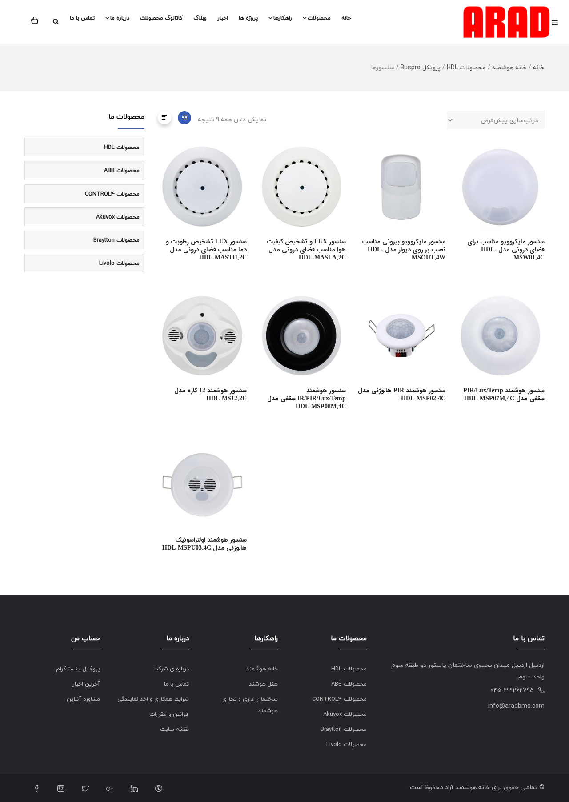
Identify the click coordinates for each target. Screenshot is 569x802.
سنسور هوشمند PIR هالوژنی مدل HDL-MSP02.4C (401, 394)
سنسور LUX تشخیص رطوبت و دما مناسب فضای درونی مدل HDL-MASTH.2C (206, 250)
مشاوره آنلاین (83, 699)
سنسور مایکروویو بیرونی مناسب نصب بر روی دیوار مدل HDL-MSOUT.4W (403, 250)
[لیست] (164, 117)
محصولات (319, 18)
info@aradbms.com (516, 705)
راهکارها (282, 18)
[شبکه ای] (184, 117)
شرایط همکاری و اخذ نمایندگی (153, 699)
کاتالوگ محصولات (161, 18)
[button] (36, 19)
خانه (346, 18)
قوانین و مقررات (169, 714)
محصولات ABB (122, 170)
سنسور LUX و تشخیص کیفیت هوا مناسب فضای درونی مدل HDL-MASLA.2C (306, 250)
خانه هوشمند (509, 67)
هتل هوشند (263, 684)
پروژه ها (248, 18)
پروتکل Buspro (421, 67)
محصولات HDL (466, 67)
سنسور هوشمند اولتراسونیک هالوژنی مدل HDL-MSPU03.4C (204, 544)
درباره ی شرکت (170, 669)
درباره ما (119, 18)
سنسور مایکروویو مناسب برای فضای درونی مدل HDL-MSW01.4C (506, 250)
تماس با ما (82, 18)
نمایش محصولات (243, 181)
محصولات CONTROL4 (112, 194)
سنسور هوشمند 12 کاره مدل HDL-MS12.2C (210, 394)
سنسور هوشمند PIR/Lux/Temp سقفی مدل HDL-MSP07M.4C (504, 394)
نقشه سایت (174, 729)
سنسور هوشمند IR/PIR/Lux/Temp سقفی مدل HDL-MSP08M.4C (306, 398)
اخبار (222, 18)
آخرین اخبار (86, 684)
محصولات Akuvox (118, 217)
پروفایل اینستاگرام (78, 669)
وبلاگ (200, 18)
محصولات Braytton (116, 240)
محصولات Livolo (119, 263)
